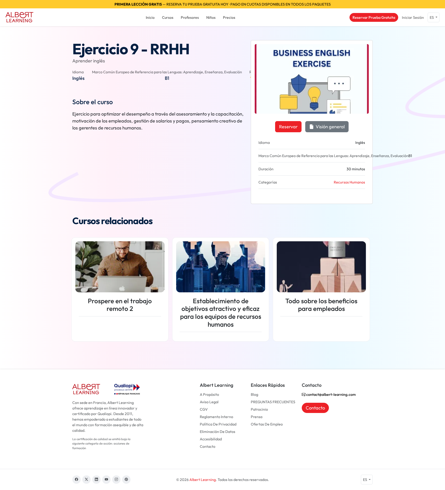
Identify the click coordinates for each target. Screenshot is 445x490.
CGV (204, 409)
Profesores (190, 17)
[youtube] (106, 479)
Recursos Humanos (349, 182)
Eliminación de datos (217, 431)
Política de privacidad (218, 424)
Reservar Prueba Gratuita (374, 17)
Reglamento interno (216, 416)
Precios (229, 17)
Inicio (150, 17)
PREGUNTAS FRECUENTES (273, 402)
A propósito (209, 394)
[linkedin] (96, 479)
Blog (254, 394)
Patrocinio (259, 409)
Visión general (330, 126)
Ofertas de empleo (267, 424)
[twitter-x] (86, 479)
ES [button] (432, 17)
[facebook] (76, 479)
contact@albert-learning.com (330, 394)
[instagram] (116, 479)
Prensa (256, 416)
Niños (211, 17)
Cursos (167, 17)
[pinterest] (126, 479)
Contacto (207, 446)
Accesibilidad (211, 439)
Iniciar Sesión (413, 17)
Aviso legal (209, 402)
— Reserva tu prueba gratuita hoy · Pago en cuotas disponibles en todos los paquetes (222, 4)
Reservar (288, 126)
